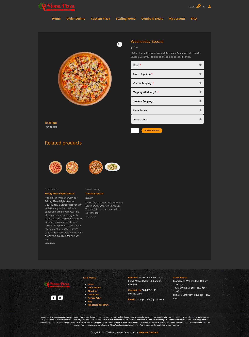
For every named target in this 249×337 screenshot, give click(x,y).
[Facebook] (53, 298)
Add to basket (152, 130)
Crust (136, 65)
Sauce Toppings (142, 74)
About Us (92, 291)
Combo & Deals (152, 18)
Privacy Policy (94, 298)
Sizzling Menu (126, 18)
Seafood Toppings (143, 101)
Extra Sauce (140, 110)
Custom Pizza (100, 18)
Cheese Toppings (142, 83)
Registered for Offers (98, 304)
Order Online (75, 18)
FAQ (194, 18)
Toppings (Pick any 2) (145, 92)
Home (56, 18)
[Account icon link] (209, 6)
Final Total (51, 122)
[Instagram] (60, 298)
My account (177, 18)
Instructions (140, 119)
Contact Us (93, 294)
